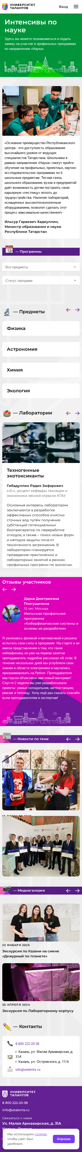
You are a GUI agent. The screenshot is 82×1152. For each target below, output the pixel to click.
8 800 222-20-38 (27, 1043)
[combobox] (41, 266)
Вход (63, 7)
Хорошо (64, 1139)
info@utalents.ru (27, 1069)
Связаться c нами (17, 1118)
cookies (41, 1134)
